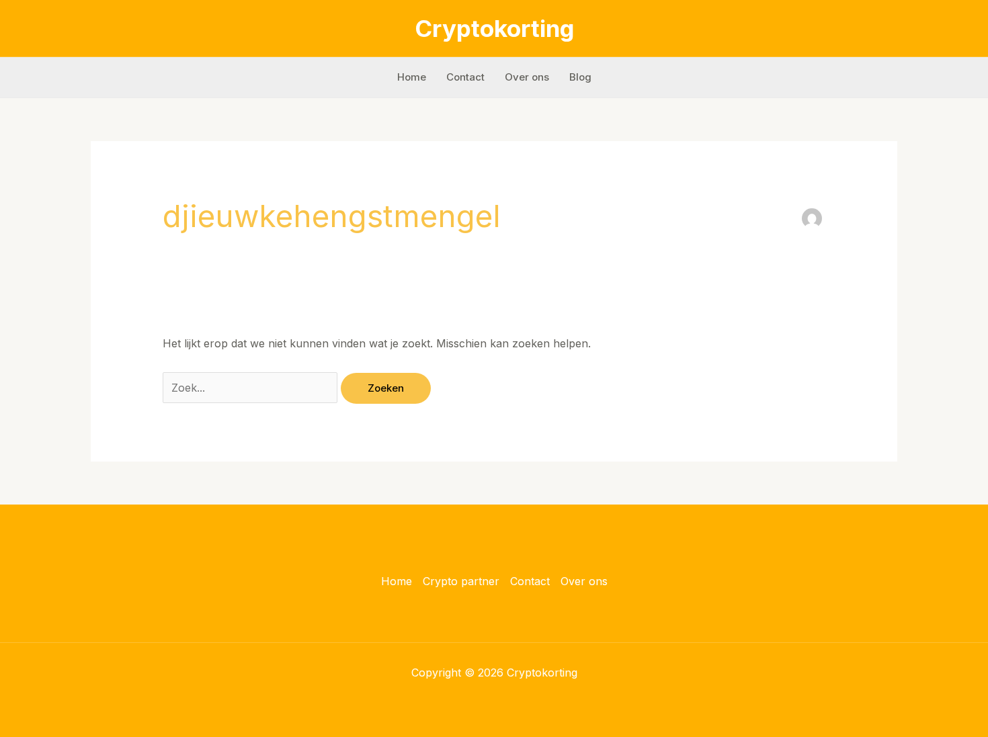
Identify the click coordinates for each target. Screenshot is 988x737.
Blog (580, 77)
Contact (465, 77)
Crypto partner (461, 581)
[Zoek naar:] (252, 387)
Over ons (527, 77)
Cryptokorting (494, 28)
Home (411, 77)
